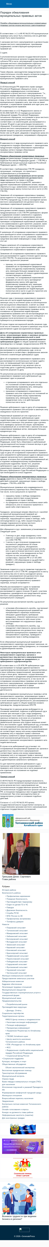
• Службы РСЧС (12, 913)
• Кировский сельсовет (15, 947)
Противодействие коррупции (14, 1007)
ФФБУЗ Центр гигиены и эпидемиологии (22, 1019)
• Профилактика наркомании (17, 896)
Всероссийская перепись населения (17, 1098)
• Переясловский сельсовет (17, 959)
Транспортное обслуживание (14, 1073)
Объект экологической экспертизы (20, 1067)
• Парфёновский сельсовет (17, 956)
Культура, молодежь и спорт (14, 1061)
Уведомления (8, 1101)
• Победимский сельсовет (16, 962)
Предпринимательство (12, 1001)
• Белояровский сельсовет (16, 939)
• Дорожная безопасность (16, 910)
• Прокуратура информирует (17, 1028)
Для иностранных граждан (13, 1118)
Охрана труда (8, 1079)
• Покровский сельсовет (15, 928)
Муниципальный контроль (13, 1076)
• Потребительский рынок (16, 1004)
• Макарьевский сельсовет (16, 933)
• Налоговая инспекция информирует (21, 1022)
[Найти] (45, 4)
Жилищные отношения (12, 1095)
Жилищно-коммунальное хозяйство (17, 976)
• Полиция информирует (16, 1025)
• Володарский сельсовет (16, 942)
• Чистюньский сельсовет (16, 973)
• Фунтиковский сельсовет (16, 967)
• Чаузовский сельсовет (15, 970)
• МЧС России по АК (14, 916)
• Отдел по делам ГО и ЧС (16, 905)
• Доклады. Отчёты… (14, 1010)
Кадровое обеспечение (12, 984)
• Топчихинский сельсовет (16, 931)
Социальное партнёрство (13, 1013)
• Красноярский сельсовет (16, 953)
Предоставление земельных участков (18, 978)
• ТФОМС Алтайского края (16, 1036)
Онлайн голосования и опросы (15, 1109)
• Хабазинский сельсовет (16, 936)
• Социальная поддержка (13, 1058)
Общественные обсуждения (14, 1064)
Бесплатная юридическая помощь (17, 1070)
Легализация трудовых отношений (17, 987)
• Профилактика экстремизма (18, 919)
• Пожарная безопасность (16, 899)
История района (9, 890)
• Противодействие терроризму (18, 902)
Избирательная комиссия (13, 981)
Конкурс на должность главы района (17, 1112)
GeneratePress (28, 1236)
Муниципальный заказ (11, 998)
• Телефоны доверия (14, 922)
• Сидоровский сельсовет (16, 964)
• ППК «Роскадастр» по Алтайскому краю (23, 1044)
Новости (5, 924)
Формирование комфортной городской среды (21, 1093)
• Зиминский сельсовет (15, 945)
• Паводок (9, 907)
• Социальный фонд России (17, 1056)
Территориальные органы (13, 1016)
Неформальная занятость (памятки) (17, 1115)
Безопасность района (11, 893)
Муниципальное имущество (14, 990)
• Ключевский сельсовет (15, 950)
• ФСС (8, 1047)
